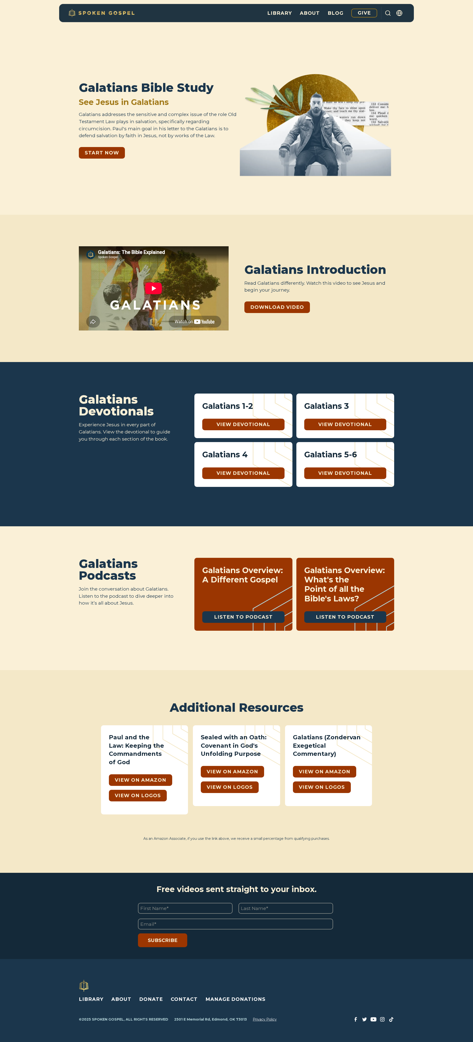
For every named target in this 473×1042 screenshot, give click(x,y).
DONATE (151, 999)
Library (279, 13)
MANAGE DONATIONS (235, 999)
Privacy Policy (265, 1019)
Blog (335, 13)
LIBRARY (91, 999)
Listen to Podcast (243, 617)
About (310, 13)
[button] (399, 13)
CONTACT (184, 999)
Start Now (102, 153)
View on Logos (138, 795)
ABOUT (121, 999)
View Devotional (243, 424)
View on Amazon (140, 780)
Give (364, 13)
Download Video (277, 307)
